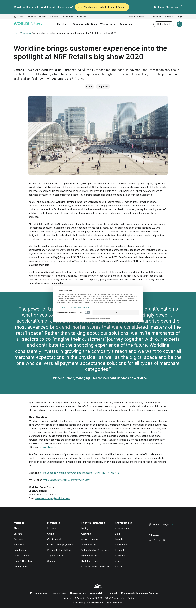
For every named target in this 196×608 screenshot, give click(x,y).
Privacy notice (38, 593)
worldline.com (49, 447)
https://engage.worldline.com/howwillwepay (66, 480)
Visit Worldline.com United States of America (102, 7)
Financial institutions (85, 24)
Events (118, 566)
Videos (118, 561)
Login (179, 17)
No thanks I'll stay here (166, 7)
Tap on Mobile (55, 555)
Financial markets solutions (95, 566)
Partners (42, 17)
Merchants (63, 24)
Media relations (22, 555)
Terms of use (58, 593)
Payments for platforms (60, 550)
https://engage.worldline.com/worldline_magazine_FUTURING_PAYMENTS (79, 472)
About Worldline (137, 17)
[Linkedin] (150, 540)
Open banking (88, 544)
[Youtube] (159, 540)
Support (169, 17)
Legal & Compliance (24, 561)
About (17, 528)
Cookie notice (78, 593)
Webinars (120, 555)
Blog (117, 533)
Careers (54, 17)
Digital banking (89, 555)
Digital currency (89, 561)
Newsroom (156, 17)
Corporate (103, 86)
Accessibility (97, 593)
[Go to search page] (179, 24)
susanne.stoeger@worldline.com (52, 498)
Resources (126, 24)
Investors (81, 17)
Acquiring (86, 533)
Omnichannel (54, 539)
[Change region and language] (172, 525)
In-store (51, 528)
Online (50, 533)
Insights (119, 539)
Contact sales (21, 566)
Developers (67, 17)
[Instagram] (164, 540)
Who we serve (108, 24)
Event (89, 86)
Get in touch (163, 24)
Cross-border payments (60, 544)
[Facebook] (154, 540)
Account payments (91, 539)
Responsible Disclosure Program (139, 593)
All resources (122, 528)
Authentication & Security (95, 550)
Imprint (113, 593)
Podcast (119, 550)
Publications (121, 544)
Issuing (84, 528)
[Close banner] (181, 7)
